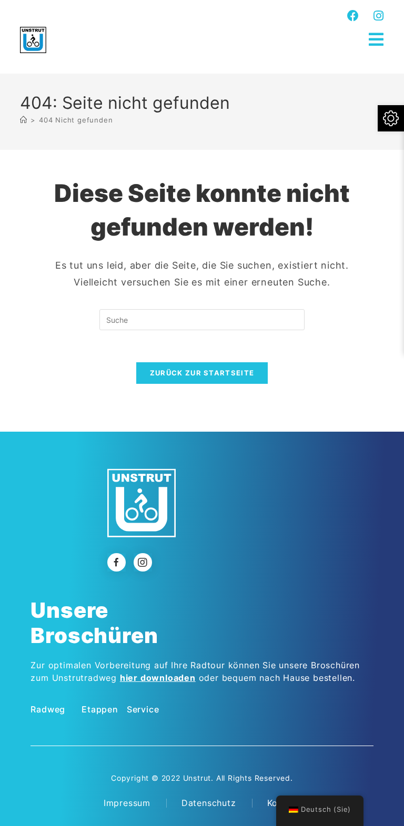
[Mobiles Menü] (376, 39)
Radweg (48, 709)
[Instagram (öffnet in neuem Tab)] (377, 16)
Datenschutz (208, 803)
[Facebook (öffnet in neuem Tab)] (353, 16)
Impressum (127, 803)
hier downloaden (158, 677)
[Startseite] (23, 120)
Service (143, 709)
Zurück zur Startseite (202, 373)
